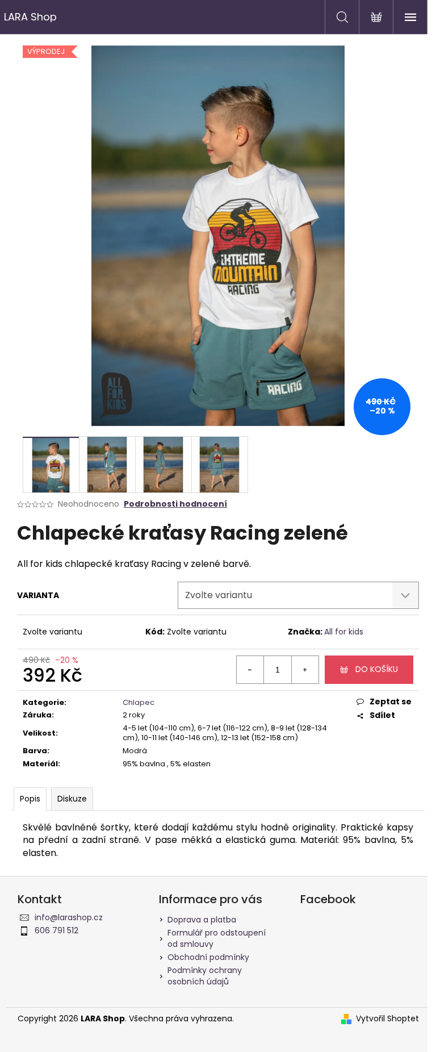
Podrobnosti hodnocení (175, 504)
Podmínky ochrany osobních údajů (204, 976)
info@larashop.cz (69, 917)
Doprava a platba (201, 919)
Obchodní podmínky (208, 957)
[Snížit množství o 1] (250, 669)
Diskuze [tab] (72, 798)
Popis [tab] (30, 798)
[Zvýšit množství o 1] (304, 669)
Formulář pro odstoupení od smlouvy (216, 938)
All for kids (343, 631)
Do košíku (376, 669)
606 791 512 (56, 930)
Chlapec (138, 702)
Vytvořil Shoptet (387, 1018)
